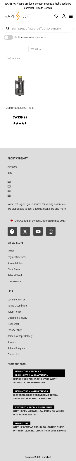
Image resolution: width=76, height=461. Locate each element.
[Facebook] (12, 231)
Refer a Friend (15, 275)
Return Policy (14, 311)
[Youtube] (38, 231)
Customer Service (16, 299)
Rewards (12, 342)
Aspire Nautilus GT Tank (20, 107)
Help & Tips (21, 371)
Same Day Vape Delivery (20, 336)
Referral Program (16, 348)
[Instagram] (51, 231)
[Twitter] (25, 231)
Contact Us (13, 354)
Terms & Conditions (17, 305)
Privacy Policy (15, 329)
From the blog (17, 364)
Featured (20, 407)
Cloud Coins (14, 269)
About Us (12, 166)
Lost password (15, 281)
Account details (15, 263)
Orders (11, 251)
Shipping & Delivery (17, 317)
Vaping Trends (39, 375)
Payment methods (17, 257)
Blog (10, 172)
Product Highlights (40, 407)
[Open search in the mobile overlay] (38, 28)
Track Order (13, 323)
